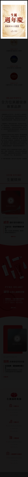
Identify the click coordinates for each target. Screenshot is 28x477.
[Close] (25, 3)
